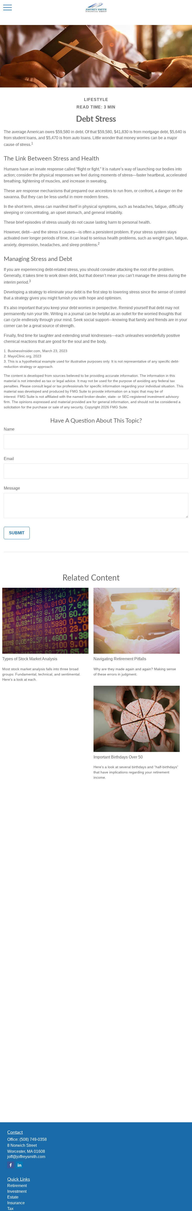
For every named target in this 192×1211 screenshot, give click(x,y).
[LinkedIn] (19, 1165)
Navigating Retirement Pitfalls (120, 659)
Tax (10, 1209)
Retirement (17, 1186)
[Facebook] (10, 1165)
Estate (12, 1197)
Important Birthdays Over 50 (118, 757)
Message (12, 488)
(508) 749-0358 (33, 1139)
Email (9, 459)
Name (9, 429)
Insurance (16, 1203)
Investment (16, 1191)
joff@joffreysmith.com (26, 1157)
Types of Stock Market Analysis (29, 659)
